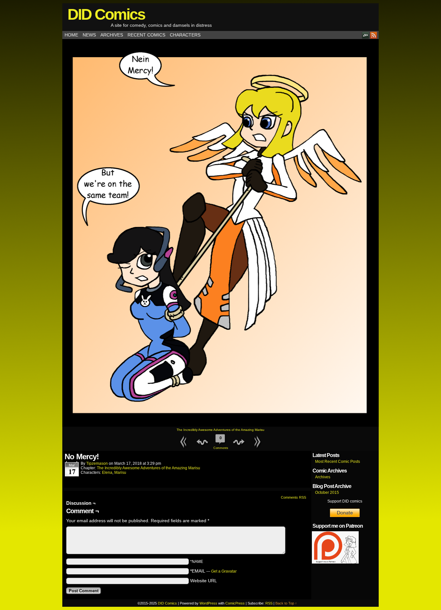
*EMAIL (213, 571)
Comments (220, 443)
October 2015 (327, 492)
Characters (185, 34)
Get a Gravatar (224, 571)
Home (71, 34)
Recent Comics (146, 34)
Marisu (120, 472)
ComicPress (235, 603)
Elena (107, 472)
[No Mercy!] (220, 425)
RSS (374, 35)
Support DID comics (344, 501)
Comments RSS (293, 497)
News (89, 34)
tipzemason (97, 463)
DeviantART (366, 35)
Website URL (203, 580)
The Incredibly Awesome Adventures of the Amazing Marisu (220, 430)
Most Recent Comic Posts (337, 461)
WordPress (208, 603)
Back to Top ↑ (286, 603)
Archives (111, 34)
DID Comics (106, 14)
